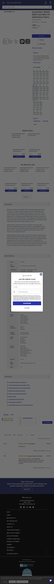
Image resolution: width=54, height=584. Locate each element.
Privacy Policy (22, 300)
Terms (27, 300)
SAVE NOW (27, 303)
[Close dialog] (41, 274)
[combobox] (15, 292)
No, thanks (27, 308)
